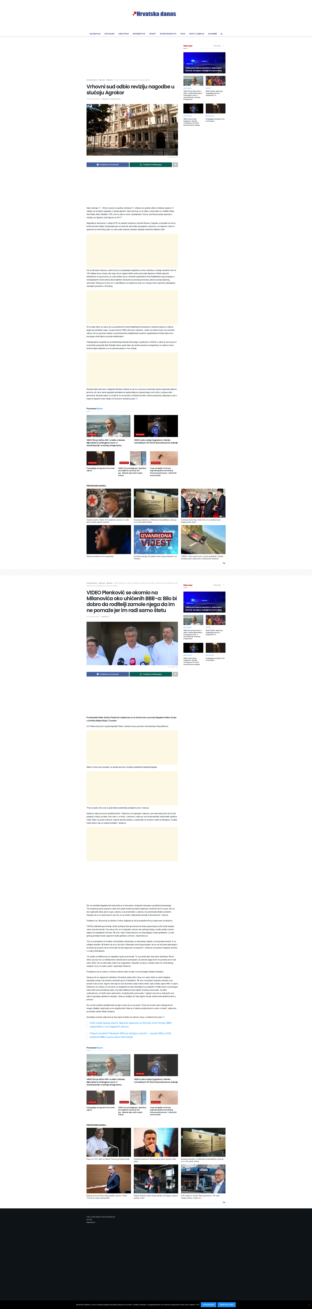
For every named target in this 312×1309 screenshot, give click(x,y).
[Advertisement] (132, 62)
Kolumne (212, 33)
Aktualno (109, 33)
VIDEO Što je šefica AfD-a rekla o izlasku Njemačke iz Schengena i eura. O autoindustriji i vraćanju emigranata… (106, 443)
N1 (99, 208)
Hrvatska (124, 33)
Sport (152, 33)
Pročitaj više (226, 1305)
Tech (182, 33)
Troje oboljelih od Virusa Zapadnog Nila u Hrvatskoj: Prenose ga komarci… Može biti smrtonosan (163, 472)
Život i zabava (196, 33)
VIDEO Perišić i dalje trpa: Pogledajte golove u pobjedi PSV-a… (214, 93)
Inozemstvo (139, 33)
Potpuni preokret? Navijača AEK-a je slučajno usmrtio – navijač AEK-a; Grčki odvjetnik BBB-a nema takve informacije (130, 1035)
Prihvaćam (208, 1305)
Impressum (91, 1222)
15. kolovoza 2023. (93, 99)
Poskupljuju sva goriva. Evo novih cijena (101, 469)
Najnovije (95, 33)
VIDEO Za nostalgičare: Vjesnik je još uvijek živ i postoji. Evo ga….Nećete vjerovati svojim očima (132, 472)
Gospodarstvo (168, 33)
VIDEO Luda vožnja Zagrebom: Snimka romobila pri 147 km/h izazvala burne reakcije (156, 441)
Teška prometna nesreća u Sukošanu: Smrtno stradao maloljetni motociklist (203, 69)
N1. (136, 398)
